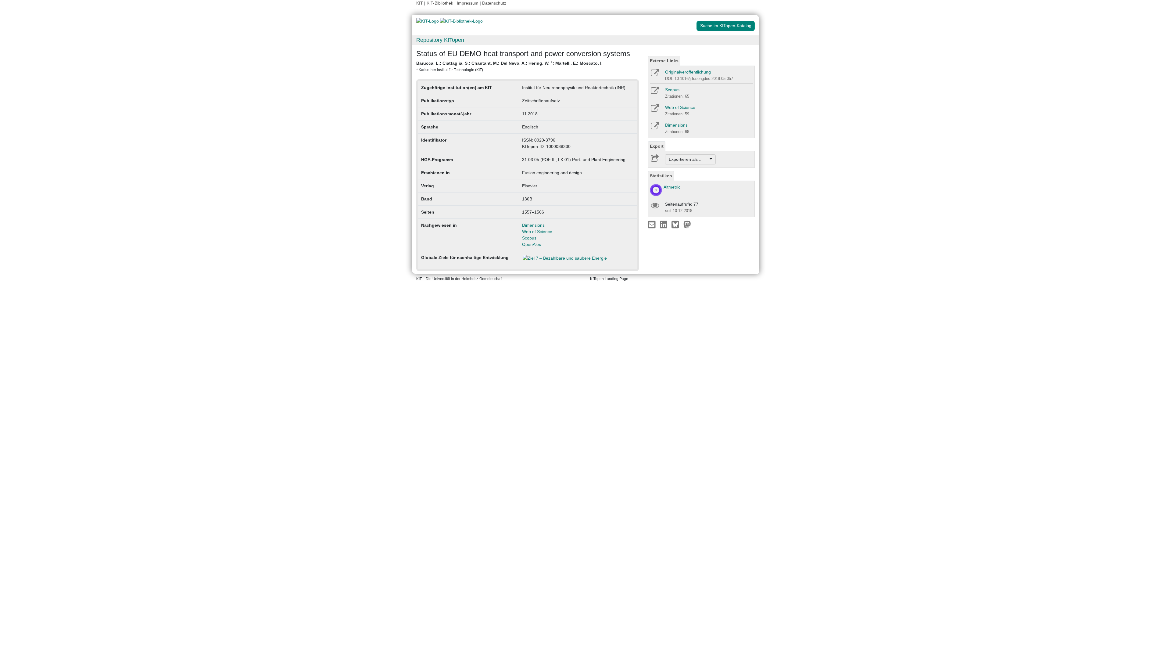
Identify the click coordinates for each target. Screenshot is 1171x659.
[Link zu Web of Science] (654, 110)
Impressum (467, 3)
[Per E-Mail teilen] (652, 224)
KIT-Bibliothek (440, 3)
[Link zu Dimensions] (654, 127)
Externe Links (664, 60)
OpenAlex (531, 244)
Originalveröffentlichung (688, 72)
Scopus (529, 238)
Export (657, 146)
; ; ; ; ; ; (509, 66)
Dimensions (533, 225)
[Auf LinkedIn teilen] (664, 224)
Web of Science (537, 231)
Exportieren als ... (689, 159)
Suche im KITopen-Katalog (725, 25)
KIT (419, 3)
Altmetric (672, 187)
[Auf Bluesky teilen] (676, 224)
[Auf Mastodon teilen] (687, 224)
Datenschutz (494, 3)
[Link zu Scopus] (654, 92)
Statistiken (661, 175)
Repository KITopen (440, 40)
